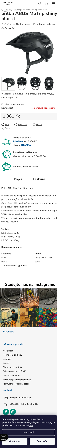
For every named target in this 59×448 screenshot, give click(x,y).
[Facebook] (6, 412)
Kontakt (6, 363)
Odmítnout (14, 441)
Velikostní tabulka (11, 375)
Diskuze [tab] (39, 179)
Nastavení (28, 432)
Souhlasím (42, 441)
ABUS (12, 28)
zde (31, 425)
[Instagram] (13, 412)
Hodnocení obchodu (12, 354)
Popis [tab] (18, 179)
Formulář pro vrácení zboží (16, 383)
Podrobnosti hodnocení (44, 24)
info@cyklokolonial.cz (20, 397)
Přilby (38, 253)
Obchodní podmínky (12, 367)
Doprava (7, 359)
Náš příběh (8, 350)
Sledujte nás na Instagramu (30, 285)
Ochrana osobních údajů (14, 371)
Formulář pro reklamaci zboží (17, 379)
